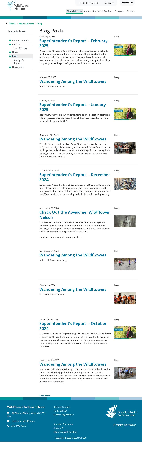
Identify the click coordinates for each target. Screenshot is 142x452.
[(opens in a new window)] (125, 425)
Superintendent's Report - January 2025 (72, 107)
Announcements (20, 40)
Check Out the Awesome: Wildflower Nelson (74, 214)
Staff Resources (89, 3)
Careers (57, 428)
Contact (131, 11)
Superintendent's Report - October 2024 (72, 326)
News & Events (74, 11)
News (15, 52)
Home (12, 23)
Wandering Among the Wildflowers (72, 81)
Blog (39, 23)
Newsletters (18, 67)
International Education (65, 431)
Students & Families (102, 11)
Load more (44, 395)
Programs (119, 11)
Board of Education (63, 424)
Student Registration (64, 414)
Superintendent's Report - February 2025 (73, 43)
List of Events (20, 48)
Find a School (60, 410)
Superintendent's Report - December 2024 (74, 177)
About (87, 11)
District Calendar (62, 407)
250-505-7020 (18, 425)
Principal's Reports (19, 61)
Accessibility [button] (127, 3)
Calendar (16, 44)
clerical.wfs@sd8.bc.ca (23, 421)
